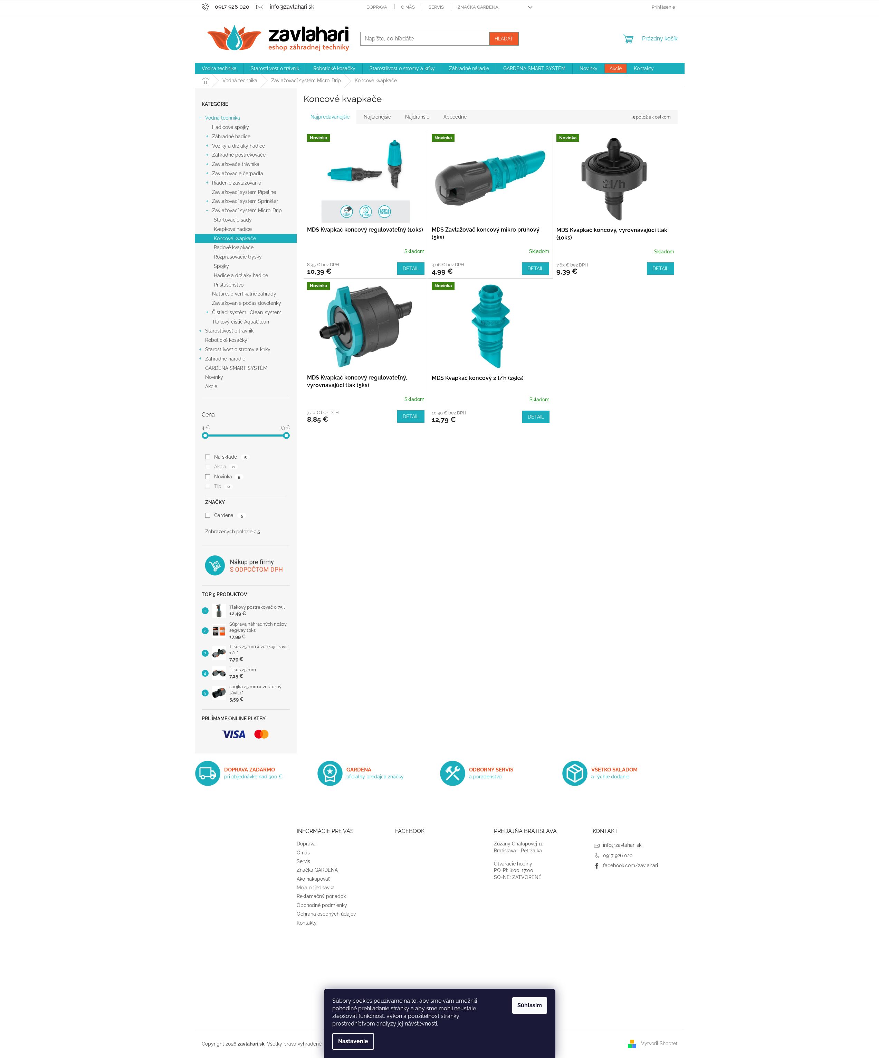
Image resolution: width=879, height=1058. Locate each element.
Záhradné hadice (231, 136)
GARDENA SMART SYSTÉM (236, 368)
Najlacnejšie (377, 117)
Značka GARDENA (478, 7)
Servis (436, 7)
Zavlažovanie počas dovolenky (246, 303)
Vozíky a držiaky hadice (238, 146)
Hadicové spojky (230, 127)
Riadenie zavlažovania (236, 183)
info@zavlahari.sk (622, 845)
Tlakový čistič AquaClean (240, 322)
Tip (222, 486)
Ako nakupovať (313, 879)
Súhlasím (529, 1005)
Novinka (227, 476)
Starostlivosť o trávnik (229, 331)
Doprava (376, 7)
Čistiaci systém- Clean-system (246, 312)
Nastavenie (353, 1041)
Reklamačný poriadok (321, 896)
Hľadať (504, 38)
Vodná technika (222, 118)
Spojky (221, 266)
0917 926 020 (618, 855)
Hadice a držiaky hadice (241, 275)
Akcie (211, 386)
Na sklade (230, 457)
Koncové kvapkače (235, 238)
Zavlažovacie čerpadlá (237, 173)
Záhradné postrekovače (239, 155)
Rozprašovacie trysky (238, 257)
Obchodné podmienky (322, 905)
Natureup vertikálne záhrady (244, 294)
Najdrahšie (417, 117)
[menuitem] (219, 68)
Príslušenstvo (228, 285)
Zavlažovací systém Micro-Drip (247, 210)
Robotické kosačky (226, 340)
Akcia (224, 466)
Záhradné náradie (225, 359)
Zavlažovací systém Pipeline (244, 192)
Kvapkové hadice (233, 229)
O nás (408, 7)
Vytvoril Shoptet (659, 1043)
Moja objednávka (316, 887)
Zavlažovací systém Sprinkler (245, 201)
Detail (411, 268)
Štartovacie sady (233, 220)
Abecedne (455, 117)
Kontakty (307, 923)
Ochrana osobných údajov (326, 914)
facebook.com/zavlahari (630, 865)
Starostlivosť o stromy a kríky (237, 349)
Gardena (228, 515)
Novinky (214, 377)
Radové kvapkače (234, 247)
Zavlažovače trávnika (235, 164)
